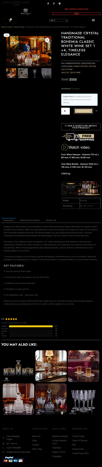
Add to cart (83, 111)
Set (68, 72)
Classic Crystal (19, 27)
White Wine (75, 72)
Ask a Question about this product (82, 127)
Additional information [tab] (30, 220)
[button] (93, 20)
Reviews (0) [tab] (51, 220)
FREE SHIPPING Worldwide (76, 9)
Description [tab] (8, 220)
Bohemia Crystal (6, 27)
